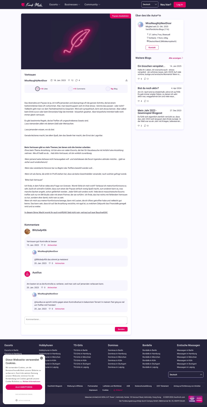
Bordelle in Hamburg (151, 353)
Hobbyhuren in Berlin (48, 350)
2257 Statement (163, 386)
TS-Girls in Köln (80, 360)
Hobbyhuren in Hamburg (50, 353)
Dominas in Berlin (115, 350)
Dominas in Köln (115, 360)
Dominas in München (117, 357)
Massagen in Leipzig (186, 367)
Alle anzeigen (175, 58)
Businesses (71, 4)
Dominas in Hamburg (117, 353)
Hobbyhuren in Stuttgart (49, 364)
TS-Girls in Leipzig (81, 367)
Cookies (105, 390)
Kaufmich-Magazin (55, 386)
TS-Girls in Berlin (81, 350)
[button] (24, 400)
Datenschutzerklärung (143, 386)
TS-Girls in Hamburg (82, 353)
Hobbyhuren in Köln (47, 360)
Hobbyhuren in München (49, 357)
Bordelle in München (151, 357)
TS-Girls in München (82, 357)
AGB (128, 386)
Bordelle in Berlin (150, 350)
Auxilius (37, 272)
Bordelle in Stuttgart (151, 364)
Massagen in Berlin (185, 350)
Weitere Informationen (31, 381)
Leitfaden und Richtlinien (112, 386)
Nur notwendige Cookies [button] (23, 394)
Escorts (53, 4)
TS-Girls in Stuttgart (82, 364)
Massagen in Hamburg (187, 353)
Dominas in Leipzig (116, 367)
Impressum (93, 390)
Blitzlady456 (39, 230)
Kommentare (32, 224)
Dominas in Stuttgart (117, 364)
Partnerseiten (93, 386)
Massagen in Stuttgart (187, 364)
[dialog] (24, 379)
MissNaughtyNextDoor (36, 80)
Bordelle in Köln (149, 360)
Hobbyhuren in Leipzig (48, 367)
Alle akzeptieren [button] (23, 387)
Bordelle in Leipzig (150, 367)
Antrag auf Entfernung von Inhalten (187, 386)
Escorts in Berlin (11, 350)
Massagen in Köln (184, 360)
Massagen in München (187, 357)
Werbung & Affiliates (75, 386)
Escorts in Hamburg (13, 353)
